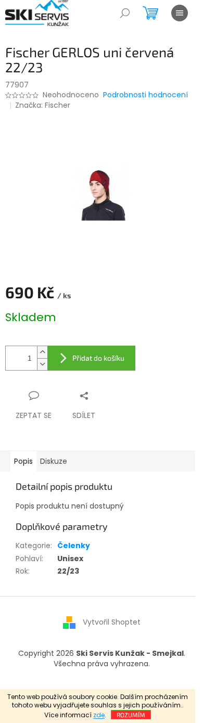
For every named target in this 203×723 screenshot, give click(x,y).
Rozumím (131, 714)
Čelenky (73, 545)
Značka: (42, 105)
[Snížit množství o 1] (42, 364)
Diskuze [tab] (53, 461)
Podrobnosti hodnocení (145, 95)
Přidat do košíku (98, 357)
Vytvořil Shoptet (112, 622)
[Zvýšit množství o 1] (42, 352)
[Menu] (179, 13)
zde (99, 715)
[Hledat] (125, 13)
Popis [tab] (23, 461)
